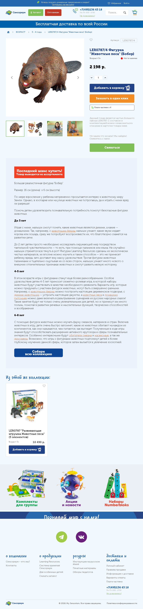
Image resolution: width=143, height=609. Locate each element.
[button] (12, 77)
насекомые (102, 335)
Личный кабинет (115, 566)
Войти (126, 3)
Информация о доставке (120, 574)
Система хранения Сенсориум (49, 566)
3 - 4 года (36, 32)
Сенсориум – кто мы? (18, 561)
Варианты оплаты (115, 577)
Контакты (11, 565)
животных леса (92, 295)
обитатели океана (80, 335)
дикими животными (26, 295)
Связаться (112, 147)
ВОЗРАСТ (20, 32)
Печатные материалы (84, 568)
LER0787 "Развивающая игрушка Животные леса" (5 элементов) (27, 434)
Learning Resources (49, 561)
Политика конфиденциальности (122, 603)
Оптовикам (53, 12)
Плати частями (114, 581)
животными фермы (64, 230)
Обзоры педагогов (83, 572)
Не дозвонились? (87, 16)
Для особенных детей (51, 572)
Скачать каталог (48, 576)
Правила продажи (116, 569)
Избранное (116, 3)
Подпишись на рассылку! (63, 4)
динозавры (21, 338)
